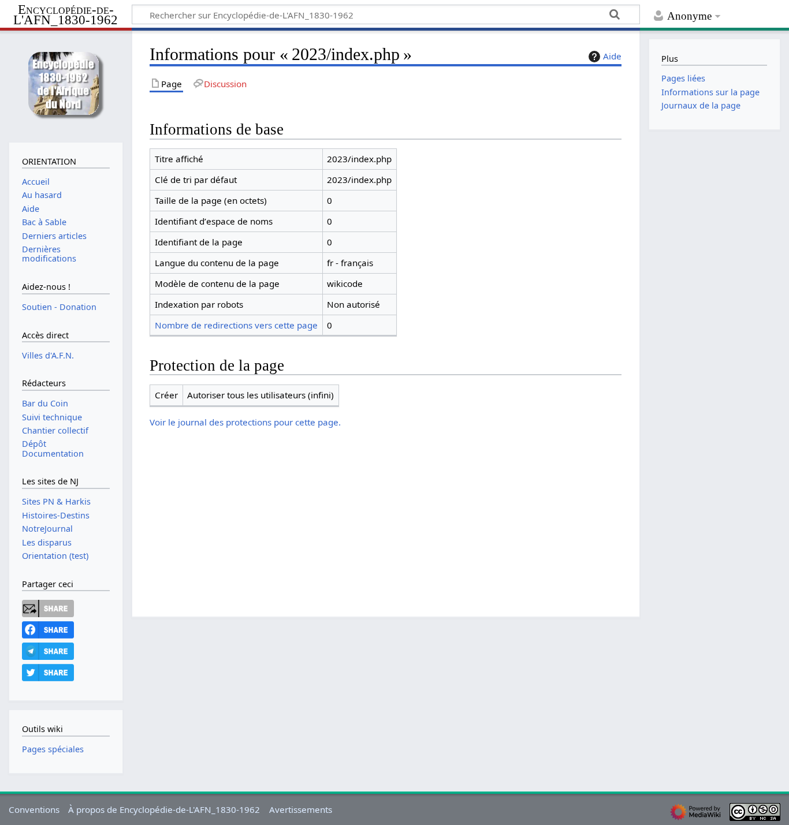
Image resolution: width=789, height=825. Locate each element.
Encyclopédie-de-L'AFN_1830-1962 (65, 15)
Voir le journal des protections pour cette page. (245, 422)
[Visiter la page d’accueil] (65, 85)
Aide (612, 56)
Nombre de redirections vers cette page (236, 325)
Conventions (34, 809)
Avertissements (300, 809)
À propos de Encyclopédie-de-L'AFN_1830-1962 (164, 809)
